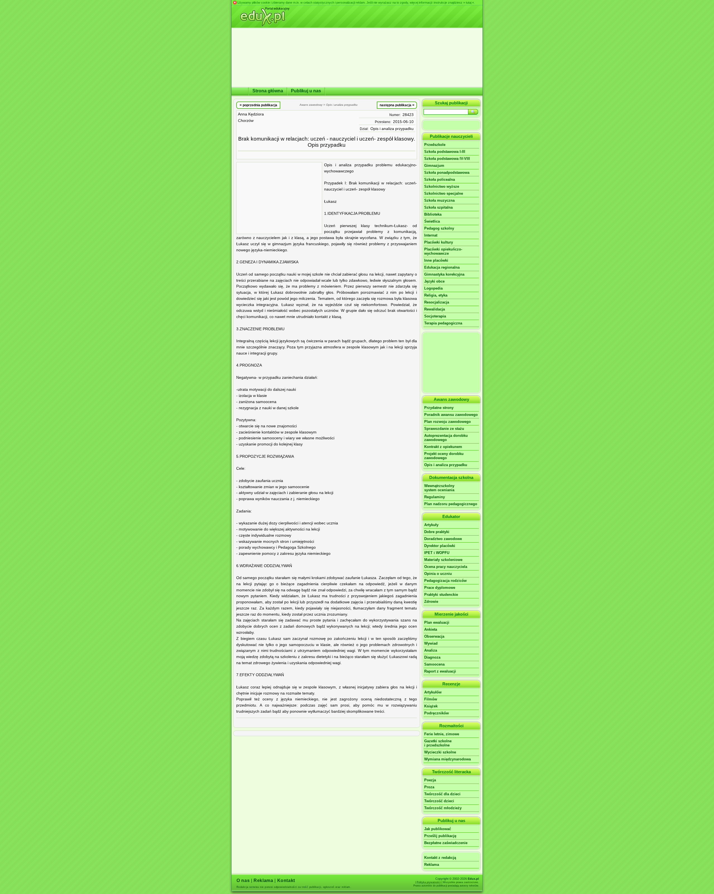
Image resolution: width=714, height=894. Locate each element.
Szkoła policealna (439, 179)
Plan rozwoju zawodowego (447, 422)
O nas (243, 880)
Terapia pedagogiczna (443, 323)
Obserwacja (434, 636)
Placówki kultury (438, 242)
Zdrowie (431, 601)
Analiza (430, 650)
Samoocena (434, 664)
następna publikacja (397, 105)
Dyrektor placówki (439, 546)
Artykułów (433, 692)
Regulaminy (434, 497)
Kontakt (286, 880)
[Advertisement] (279, 198)
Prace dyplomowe (439, 587)
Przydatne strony (439, 408)
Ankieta (430, 629)
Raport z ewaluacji (440, 671)
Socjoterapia (435, 316)
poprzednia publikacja (258, 105)
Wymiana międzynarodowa (447, 759)
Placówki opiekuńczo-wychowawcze (443, 251)
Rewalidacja (434, 309)
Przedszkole (434, 145)
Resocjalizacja (436, 302)
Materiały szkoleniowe (443, 560)
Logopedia (433, 288)
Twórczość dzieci (439, 801)
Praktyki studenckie (441, 594)
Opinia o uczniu (438, 574)
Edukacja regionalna (442, 267)
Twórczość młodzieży (443, 808)
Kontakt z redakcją (440, 858)
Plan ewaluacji (436, 622)
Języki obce (434, 281)
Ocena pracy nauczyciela (445, 567)
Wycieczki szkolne (440, 752)
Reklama (431, 864)
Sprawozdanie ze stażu (444, 428)
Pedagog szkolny (439, 228)
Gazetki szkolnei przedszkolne (438, 743)
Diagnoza (432, 657)
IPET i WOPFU (436, 553)
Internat (430, 235)
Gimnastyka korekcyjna (444, 274)
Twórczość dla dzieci (442, 794)
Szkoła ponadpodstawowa (446, 172)
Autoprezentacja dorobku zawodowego (446, 437)
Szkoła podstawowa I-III (444, 152)
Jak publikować (437, 829)
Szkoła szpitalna (438, 207)
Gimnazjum (434, 165)
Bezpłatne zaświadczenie (445, 843)
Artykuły (431, 525)
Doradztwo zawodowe (443, 539)
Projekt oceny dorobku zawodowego (444, 456)
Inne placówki (436, 260)
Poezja (430, 780)
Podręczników (436, 713)
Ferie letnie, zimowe (441, 734)
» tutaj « (468, 2)
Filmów (430, 699)
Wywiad (431, 643)
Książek (431, 706)
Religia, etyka (435, 295)
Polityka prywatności (429, 882)
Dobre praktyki (436, 532)
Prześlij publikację (440, 836)
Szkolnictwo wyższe (441, 186)
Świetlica (432, 221)
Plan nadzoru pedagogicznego (450, 504)
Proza (429, 787)
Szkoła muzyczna (439, 200)
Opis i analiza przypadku (392, 129)
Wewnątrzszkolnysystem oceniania (439, 488)
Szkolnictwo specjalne (443, 193)
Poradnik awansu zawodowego (451, 415)
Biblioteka (433, 214)
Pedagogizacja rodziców (445, 581)
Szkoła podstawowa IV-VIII (447, 158)
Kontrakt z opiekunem (443, 447)
